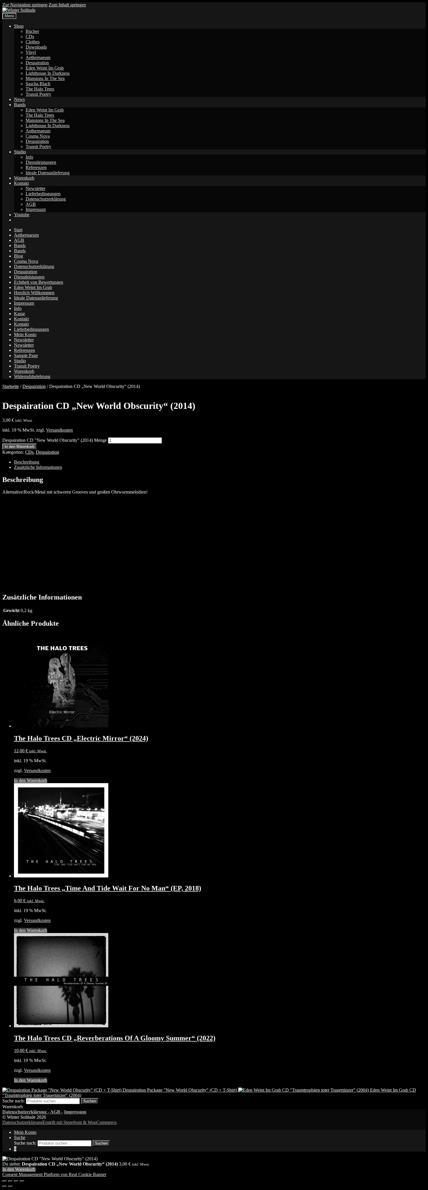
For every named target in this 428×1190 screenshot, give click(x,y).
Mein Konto (25, 334)
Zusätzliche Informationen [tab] (38, 467)
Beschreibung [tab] (26, 462)
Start (18, 229)
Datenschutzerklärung (46, 198)
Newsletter (35, 188)
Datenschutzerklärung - (25, 1111)
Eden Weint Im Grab (45, 67)
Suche (19, 1137)
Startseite (10, 386)
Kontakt (21, 183)
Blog (18, 255)
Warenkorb (24, 177)
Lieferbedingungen (43, 193)
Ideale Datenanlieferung (48, 172)
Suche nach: (13, 1100)
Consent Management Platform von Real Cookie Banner (54, 1174)
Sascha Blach (38, 83)
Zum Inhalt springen (67, 4)
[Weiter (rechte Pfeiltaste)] (10, 1186)
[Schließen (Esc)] (22, 1181)
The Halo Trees (40, 88)
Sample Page (26, 355)
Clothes (33, 41)
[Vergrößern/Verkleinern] (4, 1181)
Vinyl (31, 52)
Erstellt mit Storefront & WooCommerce (79, 1122)
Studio (20, 151)
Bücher (32, 31)
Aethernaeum (38, 57)
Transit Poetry (38, 94)
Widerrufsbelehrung (32, 376)
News (19, 99)
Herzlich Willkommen (34, 292)
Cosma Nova (38, 136)
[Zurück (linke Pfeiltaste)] (4, 1186)
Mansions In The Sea (45, 78)
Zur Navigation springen (24, 4)
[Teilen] (16, 1181)
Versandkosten (59, 430)
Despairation (37, 62)
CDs (30, 36)
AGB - (56, 1111)
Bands (20, 104)
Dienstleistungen (41, 162)
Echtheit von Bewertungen (38, 282)
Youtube (21, 214)
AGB (31, 204)
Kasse (19, 313)
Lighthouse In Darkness (48, 73)
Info (29, 157)
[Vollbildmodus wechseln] (10, 1181)
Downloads (36, 47)
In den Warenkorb (19, 446)
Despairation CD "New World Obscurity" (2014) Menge (54, 440)
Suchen (89, 1101)
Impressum (36, 209)
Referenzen (36, 167)
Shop (19, 26)
